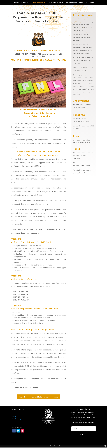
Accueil (16, 2)
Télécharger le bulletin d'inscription (38, 397)
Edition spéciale (71, 2)
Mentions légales (18, 419)
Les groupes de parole (55, 2)
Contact (92, 2)
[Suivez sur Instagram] (22, 430)
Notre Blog (83, 2)
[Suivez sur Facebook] (14, 430)
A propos (24, 2)
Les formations (38, 2)
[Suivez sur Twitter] (18, 430)
